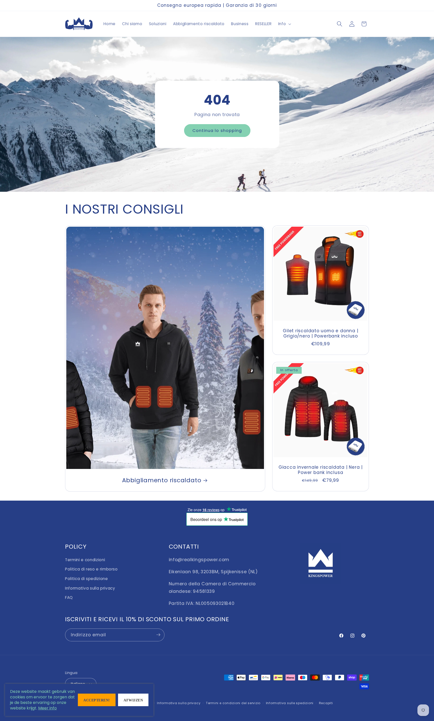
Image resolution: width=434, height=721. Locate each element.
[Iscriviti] (158, 634)
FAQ (69, 597)
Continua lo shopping (217, 130)
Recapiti (326, 703)
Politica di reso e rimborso (91, 568)
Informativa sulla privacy (90, 588)
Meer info (47, 708)
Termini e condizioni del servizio (233, 703)
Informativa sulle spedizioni (290, 703)
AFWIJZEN (133, 700)
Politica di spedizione (86, 578)
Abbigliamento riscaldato (161, 480)
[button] (284, 24)
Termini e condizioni (85, 559)
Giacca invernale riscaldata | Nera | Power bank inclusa (321, 470)
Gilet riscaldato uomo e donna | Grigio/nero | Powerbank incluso (320, 333)
